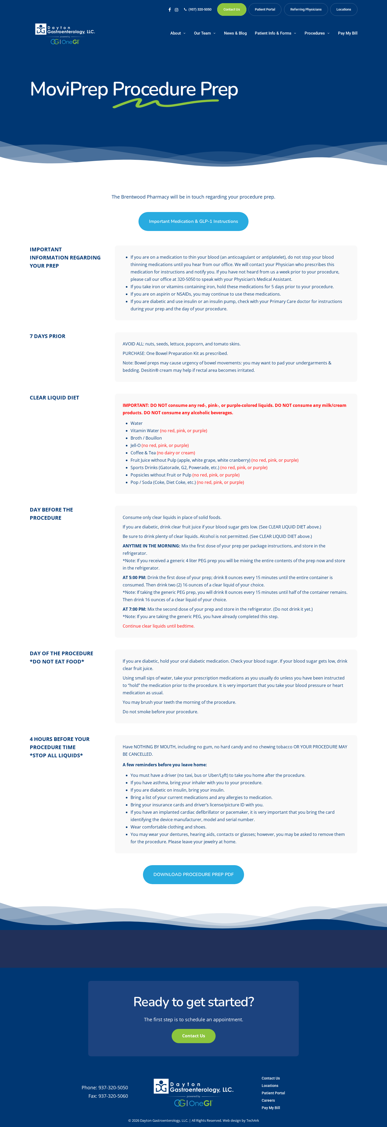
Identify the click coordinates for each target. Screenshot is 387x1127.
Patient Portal (273, 1093)
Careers (268, 1100)
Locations (270, 1085)
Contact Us (271, 1078)
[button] (193, 221)
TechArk (252, 1120)
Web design (232, 1120)
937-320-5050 (113, 1087)
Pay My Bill (271, 1108)
